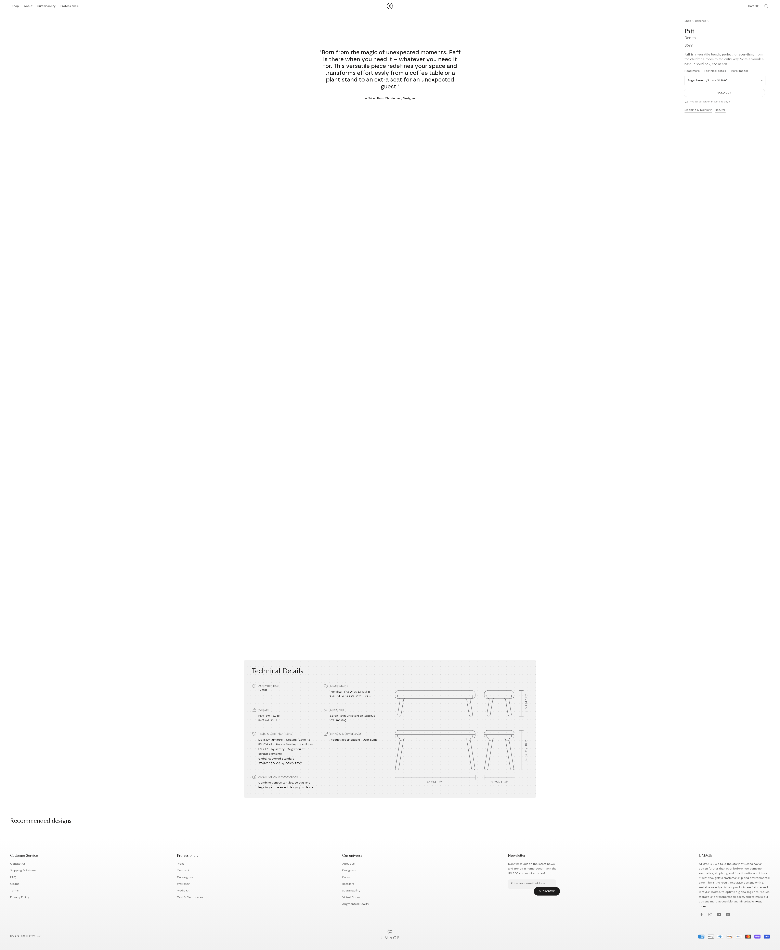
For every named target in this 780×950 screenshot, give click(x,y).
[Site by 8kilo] (39, 936)
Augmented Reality (355, 904)
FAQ (13, 877)
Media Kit (183, 890)
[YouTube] (718, 914)
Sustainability (46, 7)
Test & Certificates (190, 897)
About (28, 7)
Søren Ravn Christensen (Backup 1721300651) (352, 718)
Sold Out (724, 92)
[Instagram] (709, 914)
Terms (14, 890)
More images (740, 71)
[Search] (766, 6)
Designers (349, 870)
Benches (700, 21)
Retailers (348, 884)
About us (348, 863)
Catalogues (185, 877)
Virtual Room (351, 897)
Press (180, 863)
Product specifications (345, 739)
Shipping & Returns (23, 870)
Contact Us (18, 863)
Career (347, 877)
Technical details (715, 71)
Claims (14, 884)
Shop (15, 7)
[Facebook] (701, 914)
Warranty (183, 884)
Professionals (70, 7)
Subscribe (547, 891)
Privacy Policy (19, 897)
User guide (370, 739)
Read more (692, 71)
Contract (183, 870)
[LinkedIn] (727, 914)
